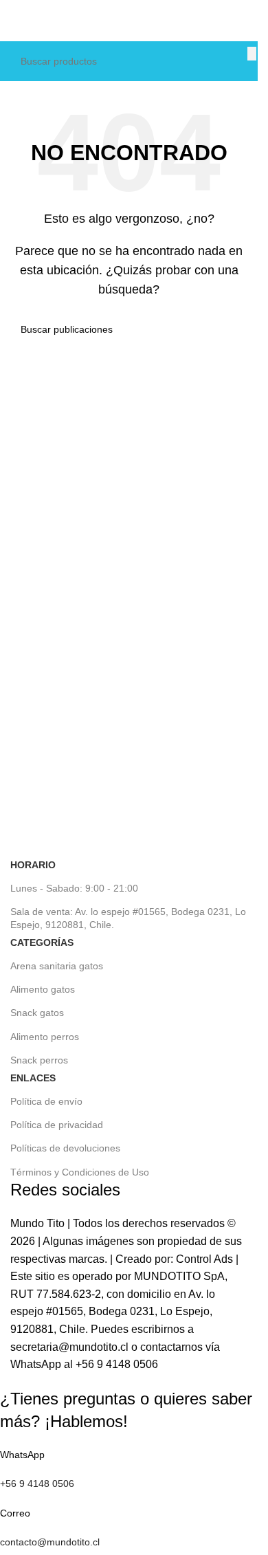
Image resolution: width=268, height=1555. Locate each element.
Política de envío (46, 1101)
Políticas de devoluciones (65, 1148)
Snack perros (39, 1060)
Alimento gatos (42, 989)
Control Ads (204, 1259)
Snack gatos (37, 1012)
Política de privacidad (56, 1124)
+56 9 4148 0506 (117, 1364)
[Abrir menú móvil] (7, 20)
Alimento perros (44, 1036)
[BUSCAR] (251, 53)
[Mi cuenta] (250, 20)
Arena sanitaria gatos (56, 965)
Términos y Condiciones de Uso (79, 1172)
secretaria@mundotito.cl (69, 1347)
